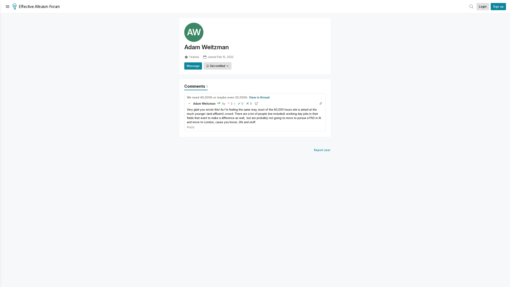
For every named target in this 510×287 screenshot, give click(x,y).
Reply (191, 127)
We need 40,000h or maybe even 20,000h (217, 97)
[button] (189, 103)
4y (223, 103)
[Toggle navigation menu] (7, 6)
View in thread (259, 97)
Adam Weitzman (204, 103)
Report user (322, 150)
